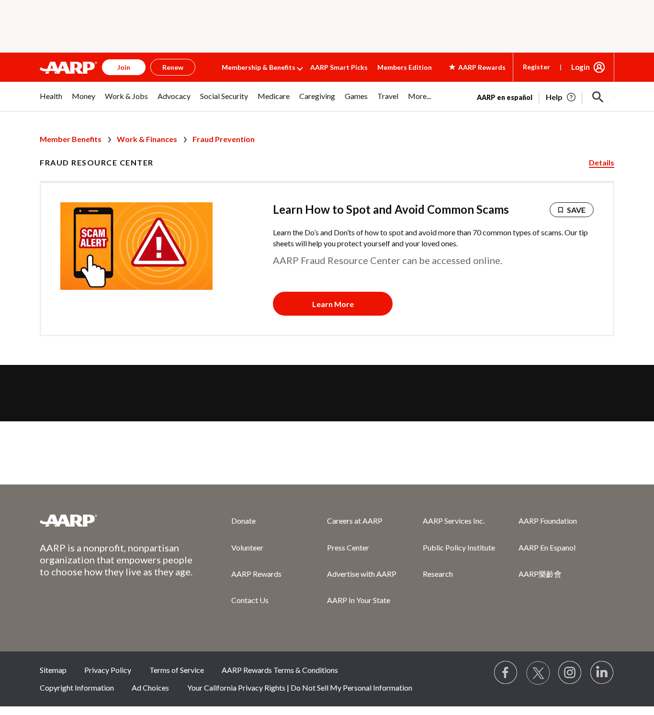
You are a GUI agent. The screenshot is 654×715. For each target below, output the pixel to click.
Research (438, 573)
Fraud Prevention (223, 138)
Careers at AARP (355, 520)
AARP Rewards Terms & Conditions (280, 669)
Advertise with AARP (361, 573)
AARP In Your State (358, 600)
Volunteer (247, 547)
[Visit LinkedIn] (602, 673)
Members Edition (404, 67)
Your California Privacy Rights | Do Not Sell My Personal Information (299, 687)
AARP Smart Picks (339, 67)
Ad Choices (150, 687)
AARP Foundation (548, 520)
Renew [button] (172, 67)
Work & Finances (147, 138)
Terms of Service (176, 669)
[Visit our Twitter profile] (538, 673)
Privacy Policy (107, 669)
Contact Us (250, 600)
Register (536, 67)
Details (601, 162)
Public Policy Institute (459, 547)
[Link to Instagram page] (570, 673)
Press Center (348, 547)
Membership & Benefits (258, 67)
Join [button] (123, 67)
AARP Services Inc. (454, 520)
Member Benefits (70, 138)
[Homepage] (68, 67)
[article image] (561, 97)
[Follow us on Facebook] (506, 673)
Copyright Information (77, 687)
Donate (243, 520)
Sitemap (53, 669)
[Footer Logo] (116, 520)
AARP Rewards (256, 573)
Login (580, 67)
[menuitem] (51, 101)
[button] (598, 97)
